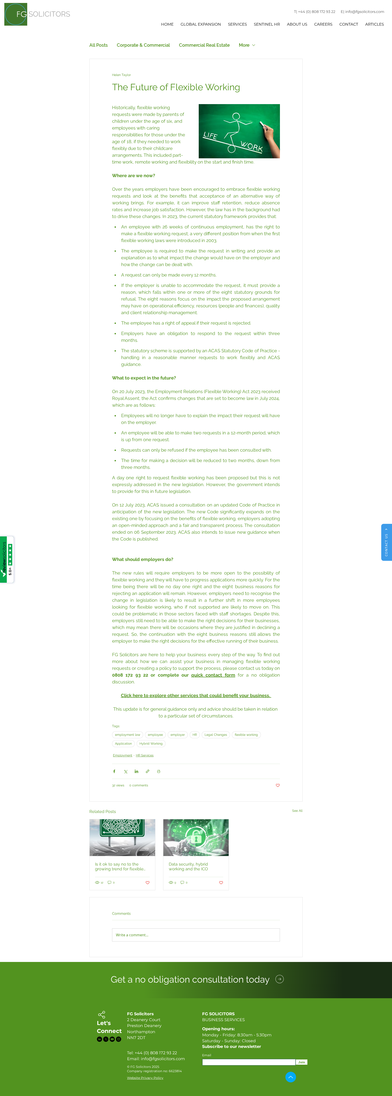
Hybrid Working (151, 743)
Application (123, 743)
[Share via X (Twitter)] (125, 771)
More (244, 45)
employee (155, 734)
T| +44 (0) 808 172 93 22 (314, 12)
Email (207, 1055)
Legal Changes (216, 734)
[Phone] (279, 979)
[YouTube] (112, 1039)
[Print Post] (159, 771)
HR (195, 734)
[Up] (290, 1077)
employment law (127, 734)
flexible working (246, 734)
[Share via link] (147, 771)
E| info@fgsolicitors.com (362, 12)
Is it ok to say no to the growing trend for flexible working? (119, 866)
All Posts (98, 45)
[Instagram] (118, 1039)
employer (178, 734)
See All (297, 810)
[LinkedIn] (99, 1039)
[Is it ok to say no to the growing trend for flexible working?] (122, 837)
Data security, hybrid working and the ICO (188, 866)
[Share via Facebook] (114, 771)
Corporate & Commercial (143, 45)
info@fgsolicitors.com (163, 1058)
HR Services (145, 755)
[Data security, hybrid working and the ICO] (196, 837)
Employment (122, 755)
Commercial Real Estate (204, 45)
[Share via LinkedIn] (136, 771)
